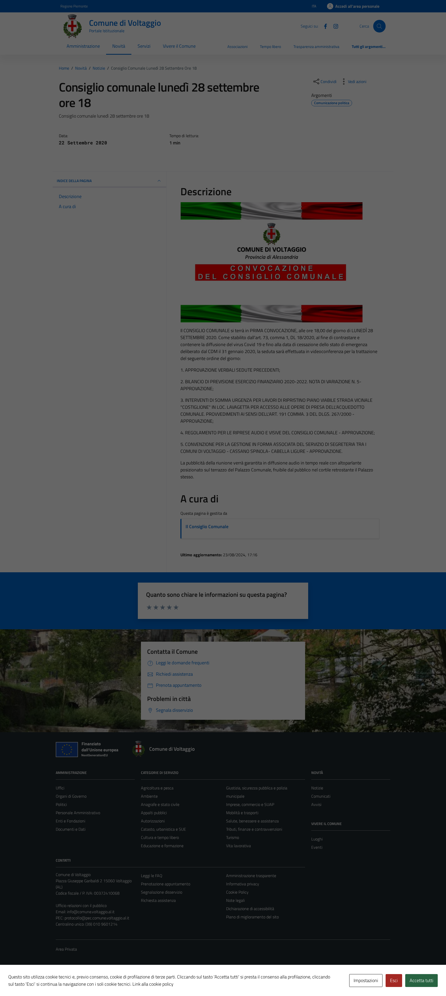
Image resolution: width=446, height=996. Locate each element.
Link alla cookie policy (152, 984)
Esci (394, 980)
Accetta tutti (421, 980)
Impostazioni (366, 980)
